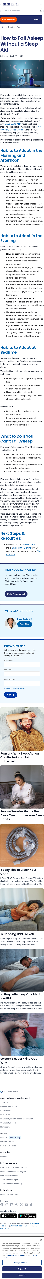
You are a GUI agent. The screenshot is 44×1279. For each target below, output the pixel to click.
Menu (36, 20)
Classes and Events (8, 1107)
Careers (3, 1138)
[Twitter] (21, 1204)
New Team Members (9, 1176)
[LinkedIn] (11, 1204)
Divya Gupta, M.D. (13, 124)
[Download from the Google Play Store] (27, 1215)
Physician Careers (8, 1146)
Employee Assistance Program (13, 1172)
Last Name (8, 670)
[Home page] (2, 27)
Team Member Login (9, 1180)
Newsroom (5, 1127)
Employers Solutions (9, 1194)
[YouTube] (26, 1204)
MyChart (14, 1226)
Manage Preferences (22, 1262)
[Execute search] (42, 10)
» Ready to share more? (14, 688)
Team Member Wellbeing (11, 1184)
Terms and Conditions (15, 1255)
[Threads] (16, 1204)
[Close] (41, 1239)
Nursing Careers (7, 1142)
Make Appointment (16, 594)
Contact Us (5, 1115)
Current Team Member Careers (13, 1167)
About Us (4, 1103)
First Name (8, 660)
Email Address (9, 679)
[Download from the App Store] (8, 1215)
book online (23, 1226)
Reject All (22, 1269)
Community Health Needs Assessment (16, 1119)
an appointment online (22, 548)
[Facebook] (1, 1204)
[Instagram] (6, 1204)
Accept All (22, 1275)
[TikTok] (31, 1204)
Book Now (24, 624)
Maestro (3, 1157)
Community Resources (9, 1123)
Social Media (5, 1111)
